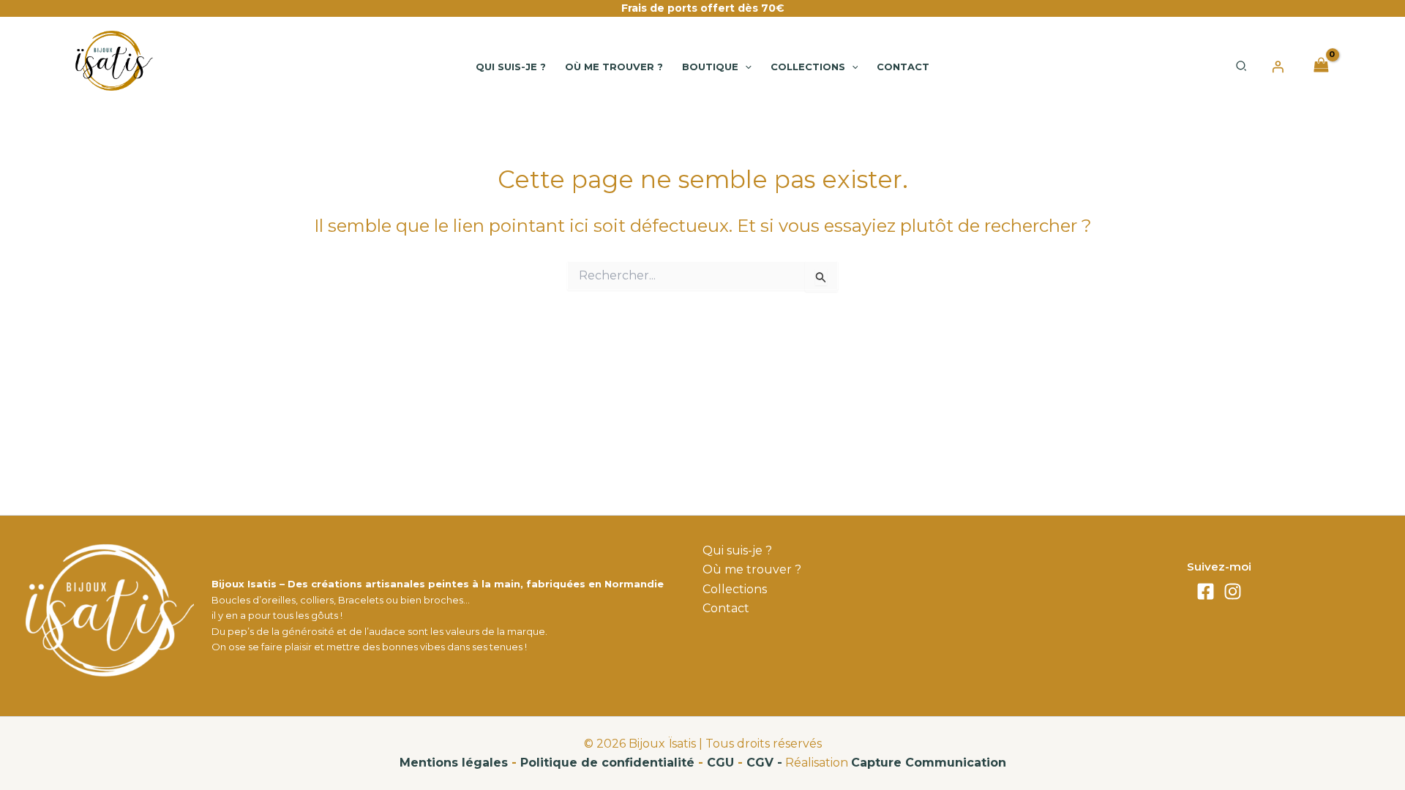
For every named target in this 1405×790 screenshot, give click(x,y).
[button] (745, 67)
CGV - (764, 763)
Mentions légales (454, 763)
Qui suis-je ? (737, 550)
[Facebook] (1205, 591)
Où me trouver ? (751, 569)
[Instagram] (1233, 591)
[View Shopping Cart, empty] (1321, 66)
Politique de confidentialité (607, 763)
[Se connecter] (1277, 66)
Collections (734, 589)
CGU (720, 763)
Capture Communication (928, 763)
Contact (725, 608)
